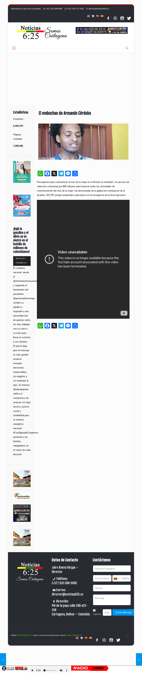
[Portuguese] (97, 16)
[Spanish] (101, 16)
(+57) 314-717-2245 (75, 9)
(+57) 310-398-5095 (54, 9)
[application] (22, 261)
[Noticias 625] (42, 32)
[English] (88, 16)
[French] (92, 16)
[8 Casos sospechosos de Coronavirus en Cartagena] (3, 660)
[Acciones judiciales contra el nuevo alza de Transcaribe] (139, 660)
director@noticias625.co (99, 9)
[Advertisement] (71, 79)
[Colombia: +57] (116, 578)
